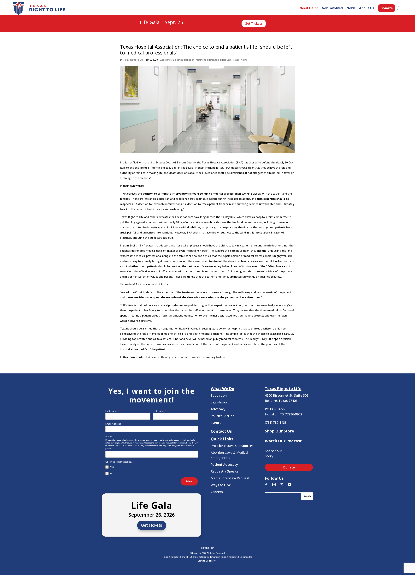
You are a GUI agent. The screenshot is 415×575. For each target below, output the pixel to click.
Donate (386, 8)
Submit (189, 481)
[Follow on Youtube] (289, 484)
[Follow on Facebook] (266, 484)
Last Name (159, 411)
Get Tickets (254, 23)
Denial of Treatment (195, 59)
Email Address (114, 423)
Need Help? (308, 8)
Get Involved (332, 8)
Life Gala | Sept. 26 (161, 22)
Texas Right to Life (133, 59)
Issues (236, 59)
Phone (108, 436)
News (351, 8)
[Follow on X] (282, 484)
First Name (112, 411)
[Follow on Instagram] (274, 484)
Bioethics (178, 59)
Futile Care (225, 59)
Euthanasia (213, 59)
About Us (366, 8)
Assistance (166, 59)
